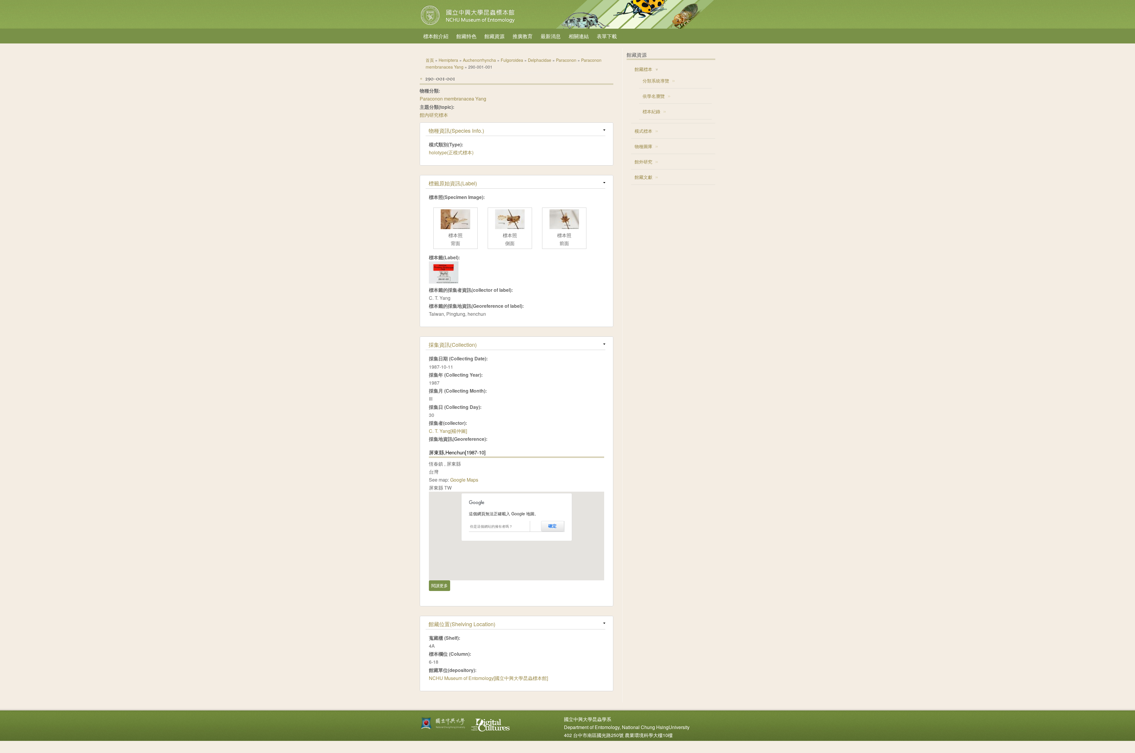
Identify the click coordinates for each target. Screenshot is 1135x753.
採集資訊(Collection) (453, 344)
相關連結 (579, 36)
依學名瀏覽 (654, 96)
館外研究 (643, 161)
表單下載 (607, 36)
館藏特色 (466, 36)
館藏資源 (494, 36)
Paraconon (566, 60)
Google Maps (464, 479)
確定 (552, 526)
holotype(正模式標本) (451, 152)
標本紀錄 (651, 111)
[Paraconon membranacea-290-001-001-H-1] (455, 227)
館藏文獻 (643, 177)
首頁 (430, 60)
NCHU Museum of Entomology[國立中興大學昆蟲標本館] (488, 678)
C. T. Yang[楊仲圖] (448, 430)
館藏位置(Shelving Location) (462, 624)
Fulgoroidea (512, 60)
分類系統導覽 (656, 80)
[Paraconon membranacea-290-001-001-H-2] (510, 227)
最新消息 (551, 36)
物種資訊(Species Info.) (456, 130)
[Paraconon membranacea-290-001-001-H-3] (564, 227)
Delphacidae (539, 60)
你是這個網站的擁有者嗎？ (491, 526)
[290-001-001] (443, 281)
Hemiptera (448, 60)
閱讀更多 (440, 585)
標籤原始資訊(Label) (453, 183)
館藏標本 (643, 69)
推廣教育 (523, 36)
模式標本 (643, 131)
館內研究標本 (434, 114)
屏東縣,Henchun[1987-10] (457, 452)
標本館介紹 (435, 36)
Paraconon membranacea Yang (453, 98)
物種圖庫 (643, 146)
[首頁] (468, 25)
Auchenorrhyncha (479, 60)
